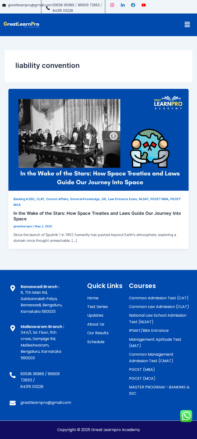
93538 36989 (63, 5)
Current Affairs (57, 199)
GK (104, 199)
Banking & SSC (24, 199)
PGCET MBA (159, 199)
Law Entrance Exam (122, 199)
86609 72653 (89, 5)
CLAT (40, 199)
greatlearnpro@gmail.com (30, 5)
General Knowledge (85, 199)
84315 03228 (63, 10)
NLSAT (143, 199)
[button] (187, 25)
